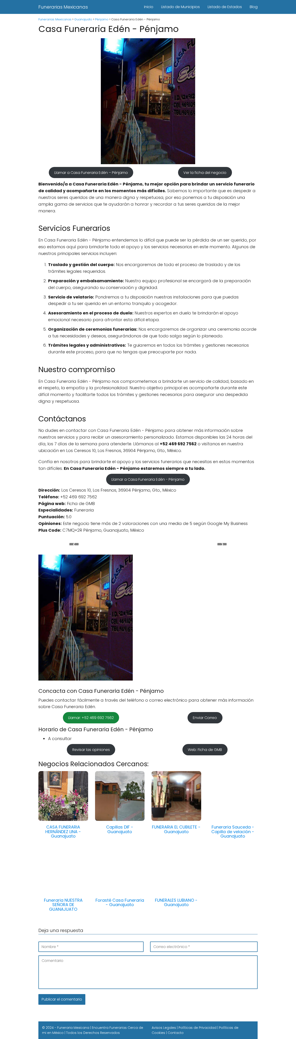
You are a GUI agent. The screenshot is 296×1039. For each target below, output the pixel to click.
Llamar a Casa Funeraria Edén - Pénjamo (148, 479)
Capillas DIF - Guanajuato (119, 829)
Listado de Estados (225, 6)
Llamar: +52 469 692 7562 (91, 717)
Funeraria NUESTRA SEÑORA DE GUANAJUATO (63, 904)
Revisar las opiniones (91, 749)
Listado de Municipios (180, 6)
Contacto (176, 1032)
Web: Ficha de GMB (205, 749)
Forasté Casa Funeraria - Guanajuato (120, 902)
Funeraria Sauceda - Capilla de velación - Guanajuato (232, 831)
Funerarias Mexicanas (63, 7)
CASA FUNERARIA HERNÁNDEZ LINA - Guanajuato (63, 831)
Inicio (148, 6)
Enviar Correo (205, 717)
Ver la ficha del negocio (204, 172)
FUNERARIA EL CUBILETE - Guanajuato (176, 829)
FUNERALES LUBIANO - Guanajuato (176, 902)
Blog (254, 6)
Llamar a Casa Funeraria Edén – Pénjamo (91, 172)
